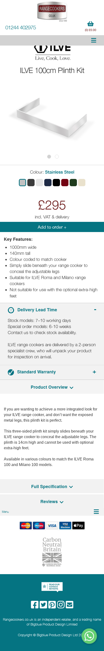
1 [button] (49, 156)
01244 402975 (20, 27)
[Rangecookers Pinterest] (52, 606)
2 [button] (57, 156)
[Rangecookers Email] (69, 606)
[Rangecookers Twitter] (44, 606)
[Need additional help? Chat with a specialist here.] (89, 636)
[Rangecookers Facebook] (35, 606)
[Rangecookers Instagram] (61, 606)
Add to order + (52, 227)
